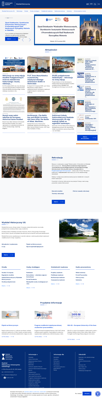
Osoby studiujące (33, 267)
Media (55, 370)
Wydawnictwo (32, 372)
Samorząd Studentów (34, 374)
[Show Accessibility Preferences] (97, 393)
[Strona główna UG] (7, 3)
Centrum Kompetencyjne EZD (36, 387)
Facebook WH (9, 377)
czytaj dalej (5, 336)
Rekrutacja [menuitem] (19, 11)
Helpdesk (81, 359)
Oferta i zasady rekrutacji (81, 191)
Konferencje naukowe (58, 277)
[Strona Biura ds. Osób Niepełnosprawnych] (95, 4)
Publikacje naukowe (57, 275)
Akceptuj (87, 393)
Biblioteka (31, 364)
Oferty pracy (80, 277)
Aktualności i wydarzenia (9, 244)
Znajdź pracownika (33, 384)
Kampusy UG (82, 365)
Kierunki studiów (57, 191)
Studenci (56, 359)
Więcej (9, 39)
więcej (56, 202)
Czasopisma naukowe (58, 280)
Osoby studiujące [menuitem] (34, 11)
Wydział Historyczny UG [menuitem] (8, 11)
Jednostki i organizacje (34, 382)
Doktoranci (56, 361)
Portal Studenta (31, 279)
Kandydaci (56, 357)
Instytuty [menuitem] (69, 11)
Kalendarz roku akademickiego (87, 357)
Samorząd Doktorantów (35, 376)
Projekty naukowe (56, 272)
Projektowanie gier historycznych (61, 170)
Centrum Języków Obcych (35, 366)
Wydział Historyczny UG (14, 222)
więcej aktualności (85, 137)
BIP (79, 363)
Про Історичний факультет (34, 246)
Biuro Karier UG (82, 366)
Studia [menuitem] (26, 11)
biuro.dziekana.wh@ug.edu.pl (9, 374)
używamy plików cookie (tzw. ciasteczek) (35, 391)
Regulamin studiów (8, 275)
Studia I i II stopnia (7, 272)
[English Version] (99, 4)
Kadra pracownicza (83, 267)
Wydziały (31, 357)
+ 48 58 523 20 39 (8, 372)
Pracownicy (57, 365)
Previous (23, 39)
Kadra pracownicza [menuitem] (60, 11)
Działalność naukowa (59, 267)
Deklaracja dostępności (85, 370)
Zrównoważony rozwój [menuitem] (80, 11)
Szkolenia (79, 280)
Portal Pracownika (81, 275)
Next (29, 39)
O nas (3, 246)
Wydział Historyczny (23, 4)
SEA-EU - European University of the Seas (81, 325)
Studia (4, 267)
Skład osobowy (80, 272)
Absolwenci (57, 363)
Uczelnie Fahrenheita (34, 386)
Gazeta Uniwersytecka (84, 361)
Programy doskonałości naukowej (37, 378)
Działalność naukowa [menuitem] (47, 11)
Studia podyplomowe (8, 282)
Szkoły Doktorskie (33, 359)
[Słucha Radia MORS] (87, 4)
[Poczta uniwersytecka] (91, 4)
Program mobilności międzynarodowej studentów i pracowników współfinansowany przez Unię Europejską (49, 326)
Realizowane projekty (34, 380)
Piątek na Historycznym (34, 244)
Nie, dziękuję (78, 393)
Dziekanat (29, 272)
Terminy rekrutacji (58, 193)
